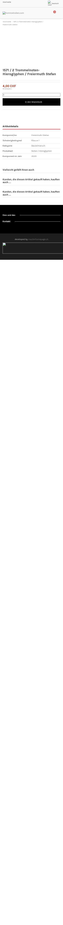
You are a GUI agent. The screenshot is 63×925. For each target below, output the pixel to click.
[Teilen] (4, 113)
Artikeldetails (10, 126)
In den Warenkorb (33, 102)
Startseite (7, 2)
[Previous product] (56, 23)
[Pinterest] (11, 113)
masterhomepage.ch (38, 239)
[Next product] (59, 23)
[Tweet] (7, 113)
